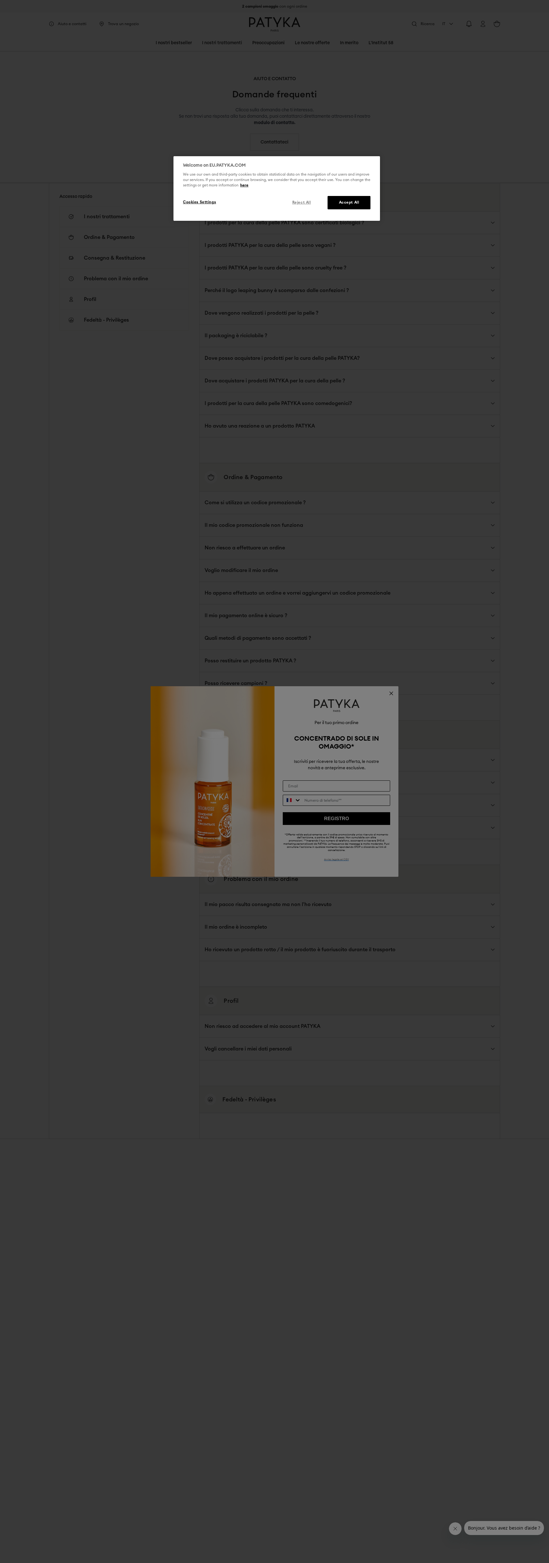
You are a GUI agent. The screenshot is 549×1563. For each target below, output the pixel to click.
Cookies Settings (199, 202)
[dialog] (276, 188)
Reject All (301, 203)
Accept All (349, 203)
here (244, 185)
